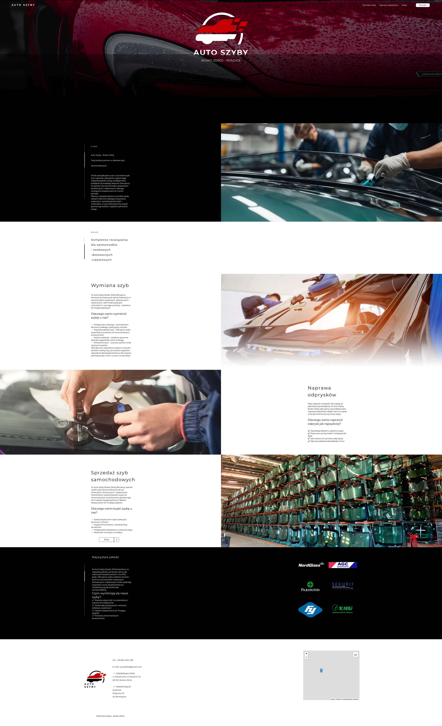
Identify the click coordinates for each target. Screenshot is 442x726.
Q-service (117, 690)
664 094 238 (127, 660)
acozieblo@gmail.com (131, 667)
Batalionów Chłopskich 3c (128, 677)
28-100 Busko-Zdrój (122, 680)
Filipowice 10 (118, 693)
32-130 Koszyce (119, 697)
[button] (423, 5)
